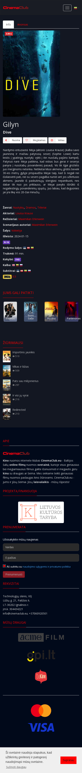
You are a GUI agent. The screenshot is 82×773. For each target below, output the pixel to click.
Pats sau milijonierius (25, 381)
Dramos (31, 207)
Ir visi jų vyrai (20, 395)
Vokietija (16, 230)
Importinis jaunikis (23, 352)
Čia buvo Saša (31, 315)
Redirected (19, 410)
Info (8, 24)
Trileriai (41, 207)
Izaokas (10, 318)
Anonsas (22, 24)
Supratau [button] (68, 760)
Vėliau (61, 140)
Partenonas (74, 318)
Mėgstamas (39, 140)
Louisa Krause (24, 213)
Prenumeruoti (13, 574)
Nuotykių (18, 207)
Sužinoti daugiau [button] (16, 767)
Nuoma (16, 140)
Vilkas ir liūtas (20, 366)
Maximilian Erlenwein (31, 219)
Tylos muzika (51, 317)
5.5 (14, 276)
